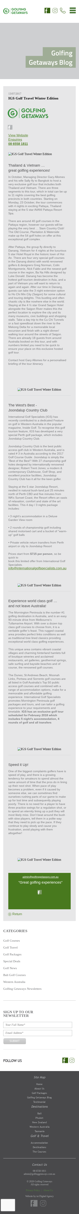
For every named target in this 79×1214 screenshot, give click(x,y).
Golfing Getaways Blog (39, 1097)
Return (17, 914)
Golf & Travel (39, 1136)
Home (39, 1084)
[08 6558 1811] (63, 11)
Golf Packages (12, 954)
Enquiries (15, 139)
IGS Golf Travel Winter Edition (33, 98)
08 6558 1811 (18, 144)
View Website (18, 135)
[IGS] (28, 116)
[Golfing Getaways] (15, 13)
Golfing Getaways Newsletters (22, 988)
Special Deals (11, 961)
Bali (39, 1113)
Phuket (39, 1118)
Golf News (10, 968)
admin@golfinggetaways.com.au (40, 877)
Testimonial (39, 1102)
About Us (39, 1088)
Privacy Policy (33, 1190)
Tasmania (39, 1131)
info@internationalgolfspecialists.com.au (37, 568)
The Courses (39, 1152)
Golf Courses (11, 940)
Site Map (39, 1077)
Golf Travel (10, 947)
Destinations (39, 1106)
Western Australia (14, 981)
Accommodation (39, 1143)
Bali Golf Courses (14, 975)
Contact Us (39, 1164)
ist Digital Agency (45, 1196)
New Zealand (39, 1122)
